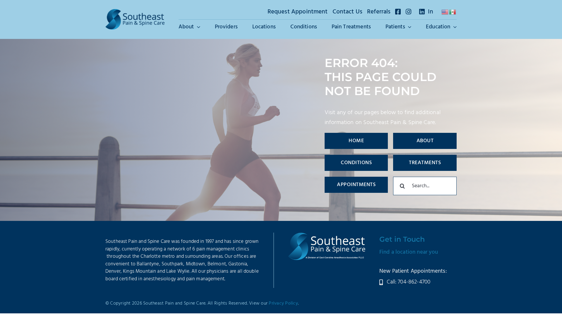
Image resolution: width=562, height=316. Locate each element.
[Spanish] (453, 12)
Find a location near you (408, 252)
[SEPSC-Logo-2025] (135, 12)
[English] (445, 12)
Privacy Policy (283, 303)
